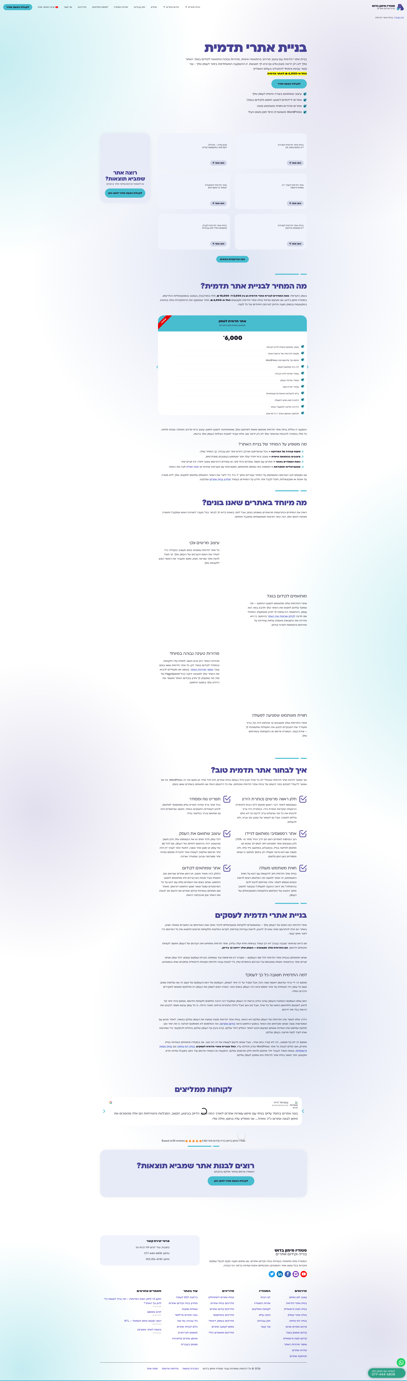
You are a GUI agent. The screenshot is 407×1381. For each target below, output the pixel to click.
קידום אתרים (228, 1024)
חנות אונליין (192, 467)
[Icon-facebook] (288, 1274)
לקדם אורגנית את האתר (281, 616)
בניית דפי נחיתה (186, 1046)
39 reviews (178, 1140)
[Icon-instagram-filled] (296, 1274)
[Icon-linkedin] (280, 1274)
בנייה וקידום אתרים (291, 1252)
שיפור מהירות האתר (202, 669)
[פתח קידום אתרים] (164, 7)
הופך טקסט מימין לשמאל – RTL (142, 1321)
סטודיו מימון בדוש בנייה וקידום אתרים (225, 1140)
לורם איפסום (154, 1312)
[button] (157, 367)
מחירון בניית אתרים (220, 479)
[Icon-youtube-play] (303, 1274)
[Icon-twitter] (272, 1274)
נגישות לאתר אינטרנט (149, 1329)
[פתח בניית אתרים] (186, 7)
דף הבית (399, 17)
